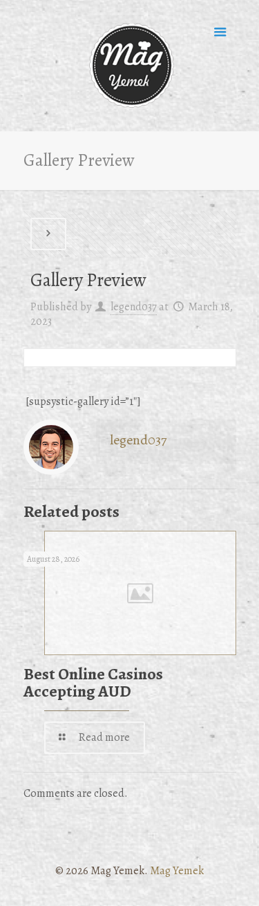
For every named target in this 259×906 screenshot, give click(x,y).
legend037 (134, 306)
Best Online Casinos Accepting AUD (93, 682)
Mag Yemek (177, 870)
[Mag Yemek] (129, 65)
